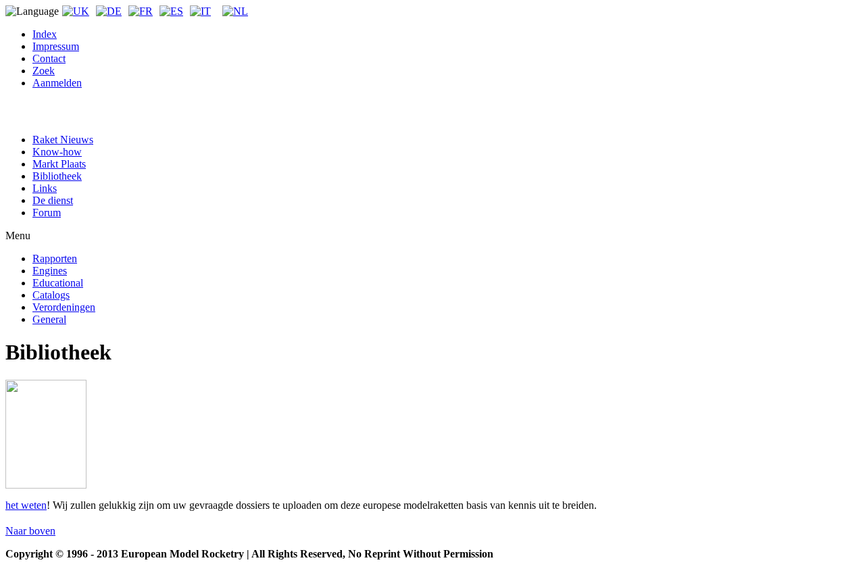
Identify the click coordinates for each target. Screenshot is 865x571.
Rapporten (54, 258)
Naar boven (30, 531)
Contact (49, 58)
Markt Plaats (59, 164)
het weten (26, 505)
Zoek (43, 70)
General (49, 319)
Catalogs (51, 295)
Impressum (55, 46)
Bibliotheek (57, 176)
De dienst (52, 200)
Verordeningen (63, 307)
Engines (49, 270)
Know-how (57, 151)
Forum (46, 212)
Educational (57, 283)
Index (44, 34)
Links (44, 188)
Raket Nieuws (62, 139)
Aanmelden (57, 83)
